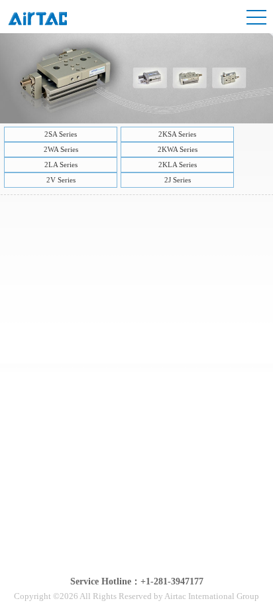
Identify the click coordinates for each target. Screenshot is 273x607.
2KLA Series (177, 165)
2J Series (177, 180)
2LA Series (61, 165)
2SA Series (60, 134)
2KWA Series (177, 149)
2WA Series (61, 149)
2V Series (61, 180)
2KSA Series (177, 134)
